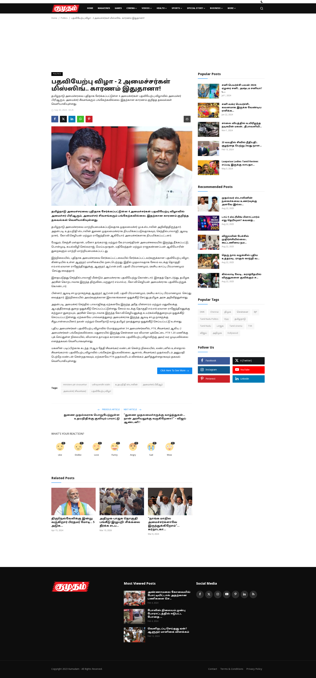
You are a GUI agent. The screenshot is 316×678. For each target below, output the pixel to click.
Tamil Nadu (205, 326)
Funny (115, 455)
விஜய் (203, 333)
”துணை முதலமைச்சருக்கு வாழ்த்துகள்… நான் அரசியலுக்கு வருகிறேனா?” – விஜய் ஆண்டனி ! (155, 419)
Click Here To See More (172, 370)
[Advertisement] (158, 47)
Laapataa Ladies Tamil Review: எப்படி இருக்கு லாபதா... (240, 163)
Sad (151, 455)
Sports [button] (176, 8)
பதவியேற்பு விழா (101, 391)
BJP (255, 312)
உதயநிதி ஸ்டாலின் (126, 384)
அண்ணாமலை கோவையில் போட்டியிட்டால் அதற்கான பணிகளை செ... (169, 595)
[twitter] (209, 594)
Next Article (130, 410)
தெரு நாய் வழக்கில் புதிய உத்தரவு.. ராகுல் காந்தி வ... (240, 257)
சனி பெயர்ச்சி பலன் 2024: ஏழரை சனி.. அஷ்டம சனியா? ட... (242, 88)
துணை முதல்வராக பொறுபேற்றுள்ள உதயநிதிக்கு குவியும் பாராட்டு (92, 417)
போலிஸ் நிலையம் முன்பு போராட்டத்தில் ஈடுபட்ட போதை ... (166, 614)
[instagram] (218, 594)
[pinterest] (235, 594)
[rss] (253, 594)
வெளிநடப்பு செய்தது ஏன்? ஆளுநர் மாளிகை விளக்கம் (168, 630)
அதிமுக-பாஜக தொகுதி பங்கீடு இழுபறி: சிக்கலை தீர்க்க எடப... (120, 522)
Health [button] (161, 8)
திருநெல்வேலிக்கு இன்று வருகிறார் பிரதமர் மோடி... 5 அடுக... (72, 522)
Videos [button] (146, 8)
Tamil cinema (235, 326)
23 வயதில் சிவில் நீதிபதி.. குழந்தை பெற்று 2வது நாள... (242, 144)
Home (90, 8)
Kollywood (233, 333)
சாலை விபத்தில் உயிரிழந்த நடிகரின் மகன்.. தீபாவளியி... (242, 125)
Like (60, 455)
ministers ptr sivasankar (75, 384)
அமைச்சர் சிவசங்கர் (74, 391)
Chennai (214, 312)
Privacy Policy (254, 669)
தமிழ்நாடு (240, 319)
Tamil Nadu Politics (209, 319)
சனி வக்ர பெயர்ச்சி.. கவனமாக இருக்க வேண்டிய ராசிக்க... (242, 107)
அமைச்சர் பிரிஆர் (153, 384)
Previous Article (111, 410)
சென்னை (242, 312)
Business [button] (215, 8)
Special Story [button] (195, 8)
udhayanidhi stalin (101, 384)
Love (96, 455)
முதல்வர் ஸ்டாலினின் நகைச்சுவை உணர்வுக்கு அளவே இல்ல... (239, 201)
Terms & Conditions (231, 669)
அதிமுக (217, 333)
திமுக (227, 312)
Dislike (78, 455)
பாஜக (220, 326)
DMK (202, 312)
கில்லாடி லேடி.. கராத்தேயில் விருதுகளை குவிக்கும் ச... (241, 276)
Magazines (104, 8)
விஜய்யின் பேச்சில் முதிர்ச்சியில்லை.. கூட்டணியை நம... (235, 239)
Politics (64, 18)
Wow (169, 455)
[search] (262, 8)
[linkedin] (244, 594)
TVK (250, 326)
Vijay (226, 319)
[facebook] (200, 594)
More (231, 8)
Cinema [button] (130, 8)
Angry (133, 455)
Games (118, 8)
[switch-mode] (262, 1)
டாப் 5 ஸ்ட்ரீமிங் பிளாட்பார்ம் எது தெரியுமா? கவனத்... (241, 219)
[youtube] (226, 594)
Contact (212, 669)
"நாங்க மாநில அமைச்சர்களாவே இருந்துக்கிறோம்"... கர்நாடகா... (164, 524)
